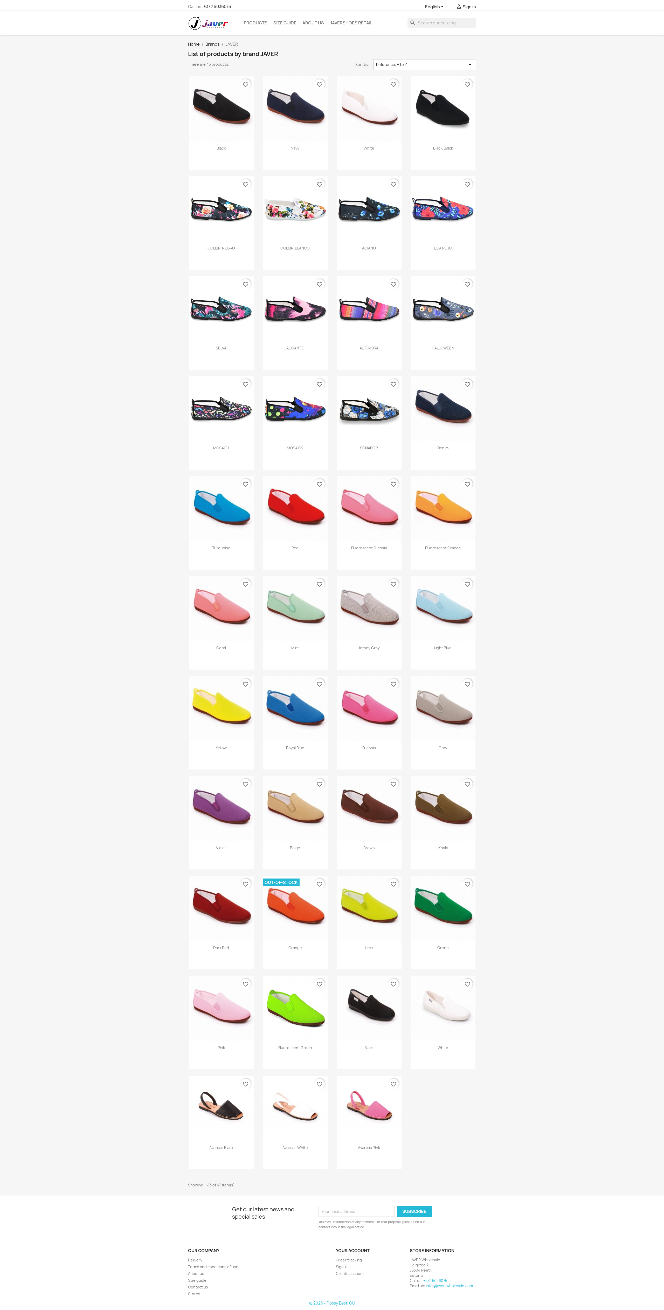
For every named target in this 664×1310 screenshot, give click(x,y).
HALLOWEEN (443, 348)
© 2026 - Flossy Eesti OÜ (332, 1303)
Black (221, 148)
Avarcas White (295, 1147)
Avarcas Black (221, 1147)
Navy (295, 148)
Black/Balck (443, 148)
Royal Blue (295, 747)
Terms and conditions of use (213, 1266)
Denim (442, 447)
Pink (221, 1047)
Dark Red (221, 947)
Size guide (284, 23)
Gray (443, 747)
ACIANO (369, 248)
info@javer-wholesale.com (449, 1285)
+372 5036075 (217, 6)
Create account (350, 1273)
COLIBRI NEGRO (221, 248)
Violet (221, 847)
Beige (295, 847)
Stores (194, 1293)
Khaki (443, 847)
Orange (295, 947)
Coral (221, 647)
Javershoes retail (351, 23)
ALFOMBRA (368, 348)
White (369, 148)
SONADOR (369, 447)
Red (295, 547)
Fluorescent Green (295, 1047)
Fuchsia (369, 747)
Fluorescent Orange (443, 547)
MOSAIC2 (295, 447)
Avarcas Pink (369, 1147)
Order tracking (349, 1260)
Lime (369, 947)
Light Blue (443, 647)
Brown (369, 847)
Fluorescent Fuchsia (369, 547)
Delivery (195, 1260)
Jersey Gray (369, 647)
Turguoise (221, 547)
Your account (353, 1250)
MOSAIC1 (221, 447)
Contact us (198, 1287)
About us (313, 23)
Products (255, 23)
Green (443, 947)
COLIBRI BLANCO (295, 248)
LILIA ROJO (443, 248)
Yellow (221, 747)
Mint (295, 647)
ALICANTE (295, 348)
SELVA (221, 348)
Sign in (342, 1266)
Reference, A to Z (424, 65)
